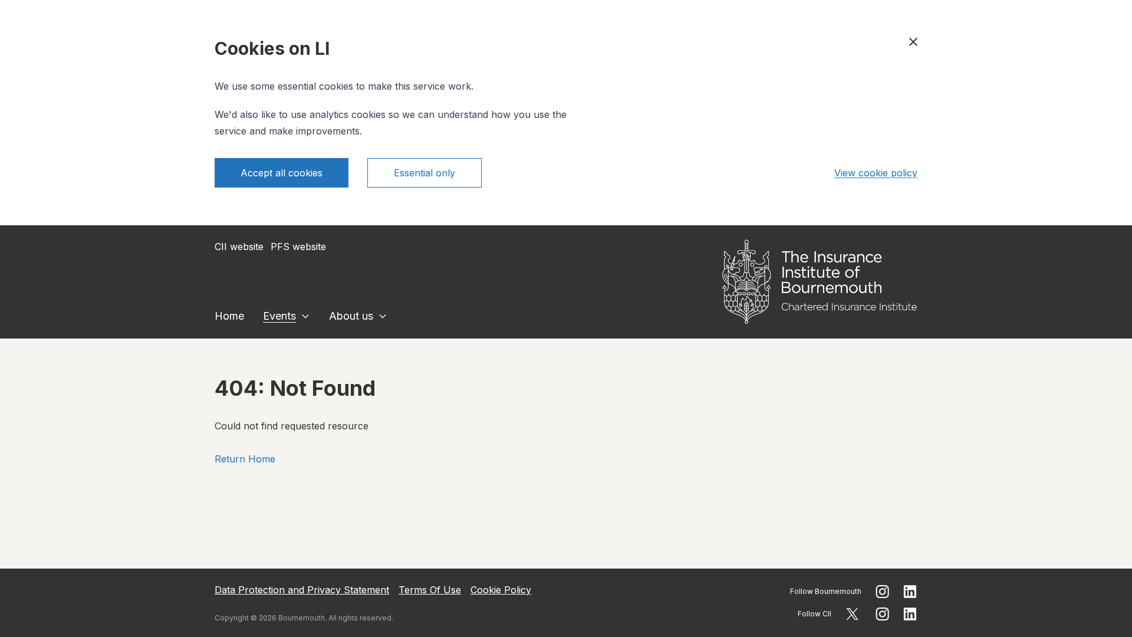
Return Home (245, 459)
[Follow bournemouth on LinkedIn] (910, 591)
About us (351, 316)
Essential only (424, 173)
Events (279, 316)
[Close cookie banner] (913, 42)
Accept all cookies (282, 173)
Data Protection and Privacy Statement (302, 590)
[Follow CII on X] (852, 614)
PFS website (298, 246)
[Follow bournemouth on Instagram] (882, 591)
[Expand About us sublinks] (382, 316)
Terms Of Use (430, 590)
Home (229, 316)
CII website (239, 246)
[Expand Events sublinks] (305, 316)
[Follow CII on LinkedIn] (910, 614)
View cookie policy (875, 173)
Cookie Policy (500, 590)
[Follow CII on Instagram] (882, 614)
